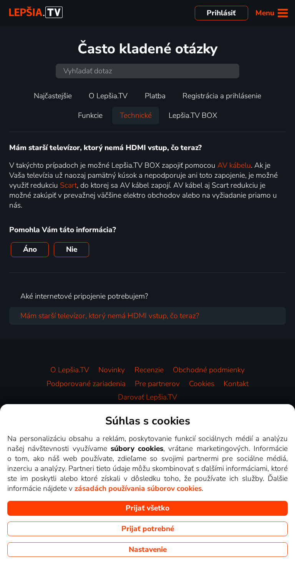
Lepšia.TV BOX (193, 116)
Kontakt (236, 384)
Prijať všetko (147, 508)
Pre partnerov (157, 384)
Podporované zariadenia (86, 384)
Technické (136, 116)
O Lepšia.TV (108, 96)
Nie (71, 249)
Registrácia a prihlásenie (221, 96)
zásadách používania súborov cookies (138, 489)
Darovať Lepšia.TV (147, 397)
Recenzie (149, 370)
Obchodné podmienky (209, 370)
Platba (155, 96)
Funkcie (90, 116)
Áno (30, 249)
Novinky (111, 370)
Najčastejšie (53, 96)
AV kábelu (234, 165)
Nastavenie (148, 550)
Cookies (201, 384)
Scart (68, 185)
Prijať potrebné (147, 529)
